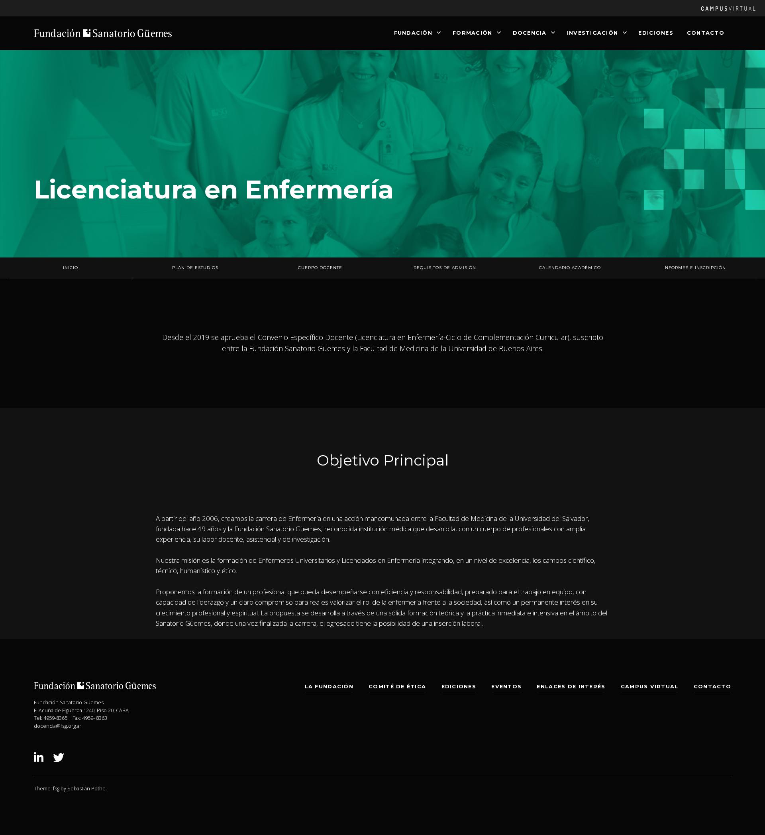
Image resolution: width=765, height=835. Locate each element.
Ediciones (655, 33)
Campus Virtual (650, 687)
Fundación (413, 33)
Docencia (530, 33)
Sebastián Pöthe (86, 788)
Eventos (506, 687)
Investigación (592, 33)
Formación (472, 33)
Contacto (705, 33)
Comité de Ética (397, 687)
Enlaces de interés (571, 687)
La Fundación (329, 687)
